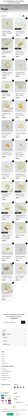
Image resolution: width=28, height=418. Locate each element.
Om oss (3, 358)
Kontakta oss (4, 363)
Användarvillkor (5, 373)
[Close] (26, 405)
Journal (3, 361)
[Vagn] (22, 6)
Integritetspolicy (5, 375)
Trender (3, 356)
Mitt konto (3, 379)
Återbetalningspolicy (6, 371)
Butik (2, 354)
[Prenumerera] (23, 322)
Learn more (16, 411)
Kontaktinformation (5, 377)
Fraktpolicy (4, 369)
